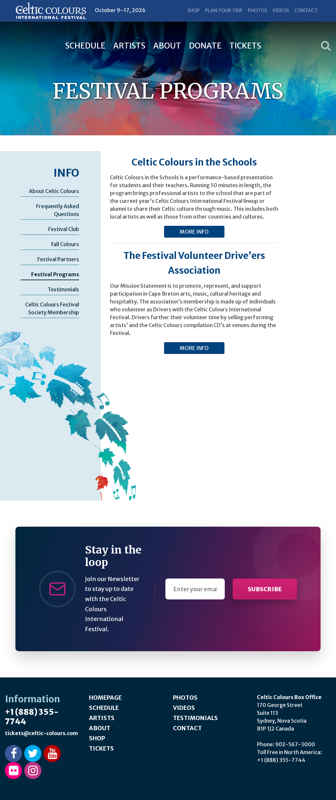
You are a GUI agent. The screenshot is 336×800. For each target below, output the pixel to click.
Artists (129, 46)
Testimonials (63, 289)
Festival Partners (58, 259)
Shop (193, 10)
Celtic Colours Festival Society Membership (52, 308)
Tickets (245, 46)
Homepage (105, 697)
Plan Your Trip (223, 10)
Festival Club (63, 229)
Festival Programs (55, 274)
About (167, 46)
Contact (306, 10)
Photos (257, 10)
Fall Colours (65, 244)
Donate (205, 46)
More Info (194, 231)
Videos (280, 10)
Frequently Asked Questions (57, 210)
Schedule (85, 46)
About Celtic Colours (54, 191)
